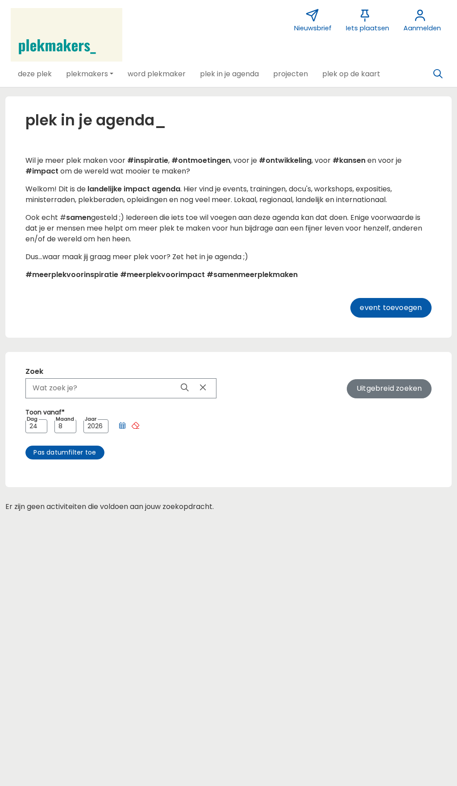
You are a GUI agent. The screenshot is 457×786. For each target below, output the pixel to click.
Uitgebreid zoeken (389, 388)
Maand (65, 419)
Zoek (34, 371)
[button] (35, 74)
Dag (32, 419)
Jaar (90, 419)
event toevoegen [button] (391, 307)
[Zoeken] (437, 74)
